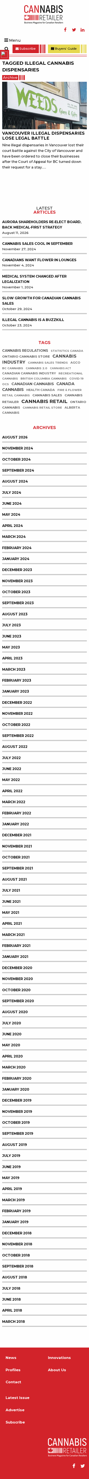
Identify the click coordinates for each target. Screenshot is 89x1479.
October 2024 (16, 459)
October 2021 (16, 857)
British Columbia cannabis (44, 378)
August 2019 (14, 1145)
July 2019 (11, 1156)
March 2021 (13, 935)
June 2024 (12, 503)
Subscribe (27, 48)
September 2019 (17, 1133)
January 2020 (15, 1089)
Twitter (74, 30)
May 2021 (10, 912)
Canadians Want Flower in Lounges (39, 260)
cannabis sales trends (48, 362)
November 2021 (17, 846)
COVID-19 (76, 378)
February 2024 (17, 548)
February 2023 (16, 680)
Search (6, 49)
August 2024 (15, 481)
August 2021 (14, 879)
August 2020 (15, 1012)
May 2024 (11, 514)
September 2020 (18, 1001)
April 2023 (12, 658)
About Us (57, 1370)
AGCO (75, 362)
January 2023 (15, 691)
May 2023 (11, 647)
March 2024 (14, 537)
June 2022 (11, 769)
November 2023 (17, 581)
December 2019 (17, 1100)
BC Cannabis (12, 368)
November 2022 (17, 713)
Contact (13, 1382)
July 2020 (11, 1023)
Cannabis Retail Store (42, 407)
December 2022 (17, 702)
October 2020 (16, 990)
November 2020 (17, 979)
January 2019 (15, 1222)
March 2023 (13, 669)
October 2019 (16, 1122)
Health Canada (40, 390)
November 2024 (17, 448)
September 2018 (17, 1266)
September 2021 (17, 868)
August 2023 (14, 614)
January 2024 (15, 559)
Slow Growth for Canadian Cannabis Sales (41, 301)
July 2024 (11, 492)
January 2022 (15, 824)
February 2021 (16, 946)
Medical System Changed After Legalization (34, 279)
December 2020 (17, 968)
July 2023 (11, 625)
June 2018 (11, 1299)
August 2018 (14, 1277)
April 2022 (12, 791)
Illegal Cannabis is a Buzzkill (33, 320)
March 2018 (13, 1321)
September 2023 (18, 603)
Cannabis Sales (47, 395)
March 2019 (13, 1200)
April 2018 (12, 1310)
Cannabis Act (60, 368)
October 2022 (16, 725)
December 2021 (16, 835)
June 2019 (11, 1167)
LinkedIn (82, 30)
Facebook (65, 30)
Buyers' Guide (65, 48)
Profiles (13, 1370)
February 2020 (16, 1078)
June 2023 (11, 636)
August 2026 (15, 437)
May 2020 (11, 1045)
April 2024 (12, 526)
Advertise (15, 1410)
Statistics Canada (67, 350)
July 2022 (11, 758)
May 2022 (11, 780)
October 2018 (16, 1255)
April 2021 (12, 923)
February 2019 (16, 1211)
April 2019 (12, 1189)
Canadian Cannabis (32, 384)
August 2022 (14, 747)
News (11, 1358)
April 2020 (12, 1056)
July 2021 (11, 890)
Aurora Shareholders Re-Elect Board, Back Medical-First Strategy (41, 224)
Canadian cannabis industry (29, 373)
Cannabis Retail (44, 401)
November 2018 (17, 1244)
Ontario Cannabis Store (26, 356)
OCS (5, 384)
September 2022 (18, 736)
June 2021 (11, 901)
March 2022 (13, 802)
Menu (15, 40)
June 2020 (11, 1034)
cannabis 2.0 (36, 368)
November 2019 (17, 1111)
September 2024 (18, 470)
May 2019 (10, 1178)
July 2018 (11, 1288)
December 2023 (17, 570)
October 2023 (16, 592)
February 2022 (16, 813)
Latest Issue (17, 1398)
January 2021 (15, 957)
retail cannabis (16, 395)
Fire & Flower (69, 390)
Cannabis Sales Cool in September (37, 243)
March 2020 (13, 1067)
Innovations (59, 1358)
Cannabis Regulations (25, 350)
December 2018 (17, 1233)
